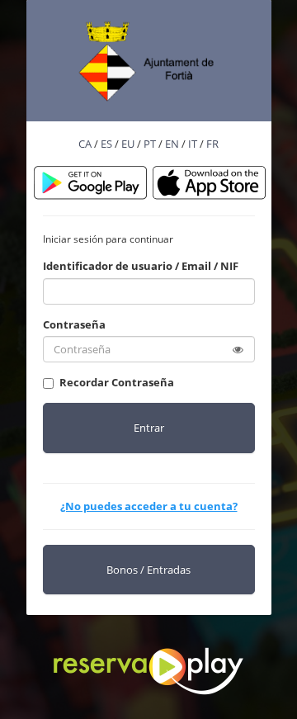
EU (127, 143)
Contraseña (74, 324)
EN (172, 143)
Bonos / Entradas (148, 569)
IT (192, 143)
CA (85, 143)
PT (150, 143)
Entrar (149, 427)
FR (212, 143)
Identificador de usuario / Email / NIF (140, 265)
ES (106, 143)
